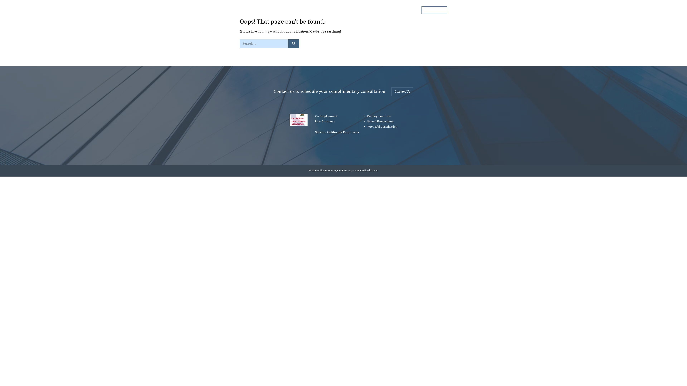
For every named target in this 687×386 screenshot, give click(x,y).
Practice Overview (368, 10)
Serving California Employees (337, 132)
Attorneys (342, 10)
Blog (391, 10)
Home (323, 10)
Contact (408, 10)
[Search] (293, 43)
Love (375, 170)
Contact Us (402, 92)
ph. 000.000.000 (434, 10)
